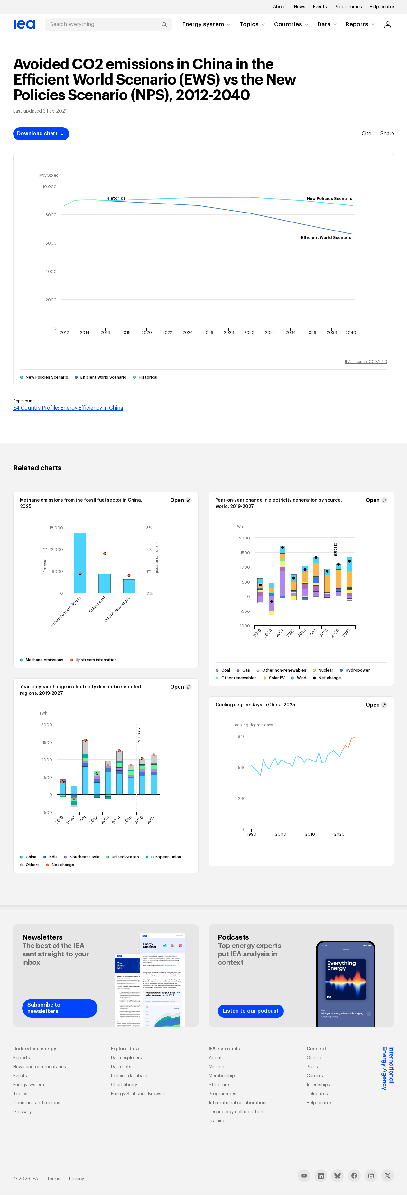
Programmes (348, 7)
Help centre (382, 7)
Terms (53, 1179)
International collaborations (238, 1103)
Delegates (317, 1094)
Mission (216, 1067)
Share (387, 133)
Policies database (129, 1076)
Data (324, 24)
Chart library (124, 1085)
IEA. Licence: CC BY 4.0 (366, 362)
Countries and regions (36, 1103)
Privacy (76, 1179)
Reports (357, 24)
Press (312, 1067)
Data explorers (126, 1058)
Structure (219, 1085)
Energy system (203, 24)
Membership (222, 1076)
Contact (315, 1058)
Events (320, 7)
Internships (318, 1085)
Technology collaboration (236, 1112)
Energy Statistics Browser (138, 1094)
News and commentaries (39, 1067)
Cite (366, 133)
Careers (315, 1076)
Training (217, 1121)
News (299, 7)
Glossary (22, 1112)
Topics (249, 24)
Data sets (121, 1067)
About (279, 7)
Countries (288, 24)
